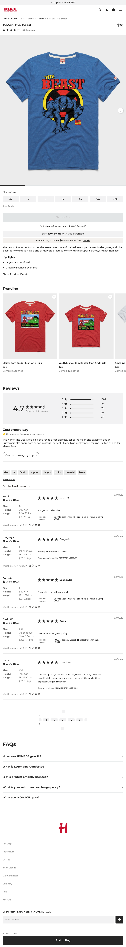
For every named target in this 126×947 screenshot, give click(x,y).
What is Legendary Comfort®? (23, 766)
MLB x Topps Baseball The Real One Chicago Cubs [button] (77, 641)
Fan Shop (7, 843)
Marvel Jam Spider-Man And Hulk (22, 363)
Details (86, 240)
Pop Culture (10, 18)
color (58, 472)
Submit (119, 919)
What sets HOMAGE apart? (21, 797)
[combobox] (16, 486)
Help (5, 891)
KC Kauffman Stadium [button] (66, 558)
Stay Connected (10, 875)
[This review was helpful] (30, 524)
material (70, 472)
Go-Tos (6, 859)
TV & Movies (26, 18)
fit (14, 472)
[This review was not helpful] (36, 524)
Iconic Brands (9, 867)
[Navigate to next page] (63, 724)
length (47, 472)
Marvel (40, 18)
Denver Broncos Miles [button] (66, 688)
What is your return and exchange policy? (31, 787)
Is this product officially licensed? (25, 776)
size (6, 472)
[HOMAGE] (10, 10)
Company (7, 883)
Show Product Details (16, 274)
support (35, 472)
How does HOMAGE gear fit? (22, 756)
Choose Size (63, 217)
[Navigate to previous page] (63, 715)
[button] (113, 10)
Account (7, 899)
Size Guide (8, 206)
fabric (23, 472)
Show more (9, 479)
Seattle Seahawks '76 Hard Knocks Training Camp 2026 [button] (78, 518)
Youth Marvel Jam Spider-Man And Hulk (82, 363)
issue (82, 472)
